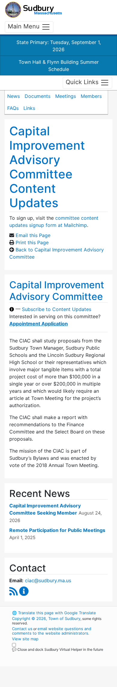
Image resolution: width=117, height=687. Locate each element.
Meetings (65, 96)
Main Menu (24, 26)
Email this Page (33, 235)
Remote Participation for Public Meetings (57, 530)
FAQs (13, 108)
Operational (49, 683)
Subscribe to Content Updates (56, 309)
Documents (37, 96)
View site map (25, 638)
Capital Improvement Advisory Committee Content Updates (47, 167)
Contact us (22, 628)
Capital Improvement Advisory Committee (56, 290)
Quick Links (83, 82)
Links (29, 108)
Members (91, 96)
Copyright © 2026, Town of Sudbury (46, 618)
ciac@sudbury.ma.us (48, 580)
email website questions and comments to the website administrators (51, 631)
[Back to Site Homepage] (33, 9)
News (13, 96)
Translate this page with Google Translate (54, 612)
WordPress (38, 655)
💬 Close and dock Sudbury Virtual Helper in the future (57, 649)
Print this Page (32, 242)
